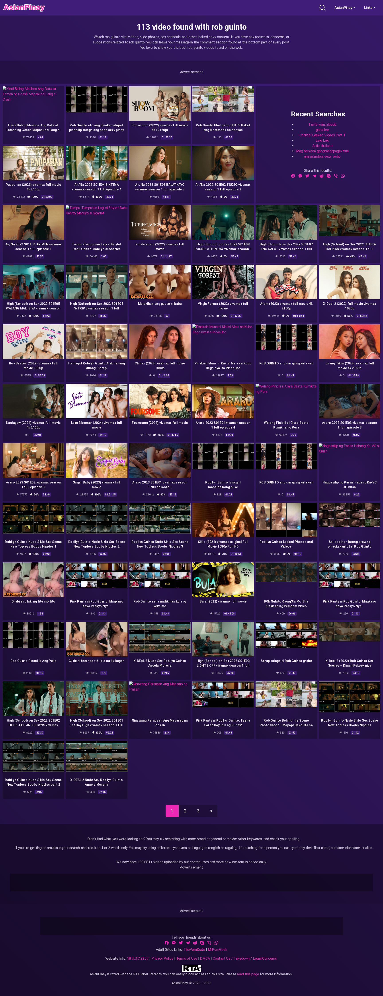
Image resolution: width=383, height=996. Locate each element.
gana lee (322, 129)
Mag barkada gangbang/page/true (322, 151)
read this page (248, 974)
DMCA (205, 958)
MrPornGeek (217, 949)
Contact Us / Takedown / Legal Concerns (245, 958)
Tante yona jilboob (322, 124)
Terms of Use (186, 958)
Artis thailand (322, 145)
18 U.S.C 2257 (138, 958)
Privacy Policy (162, 958)
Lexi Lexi (322, 140)
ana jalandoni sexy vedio (322, 156)
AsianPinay (343, 8)
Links (368, 8)
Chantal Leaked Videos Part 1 (322, 135)
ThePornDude (194, 949)
